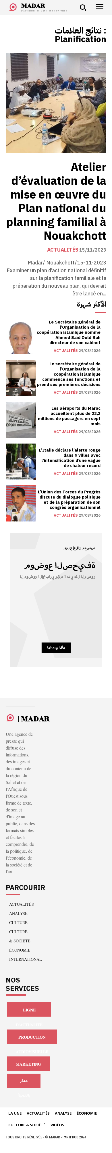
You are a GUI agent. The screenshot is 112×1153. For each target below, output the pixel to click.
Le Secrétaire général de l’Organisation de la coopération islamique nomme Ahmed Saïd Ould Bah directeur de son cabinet (69, 332)
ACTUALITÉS (62, 249)
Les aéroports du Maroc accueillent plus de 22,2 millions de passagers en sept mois (69, 416)
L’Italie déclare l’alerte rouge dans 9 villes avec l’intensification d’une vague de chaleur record (70, 458)
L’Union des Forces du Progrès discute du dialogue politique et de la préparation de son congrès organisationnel (69, 500)
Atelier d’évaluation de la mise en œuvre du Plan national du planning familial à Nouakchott (56, 202)
